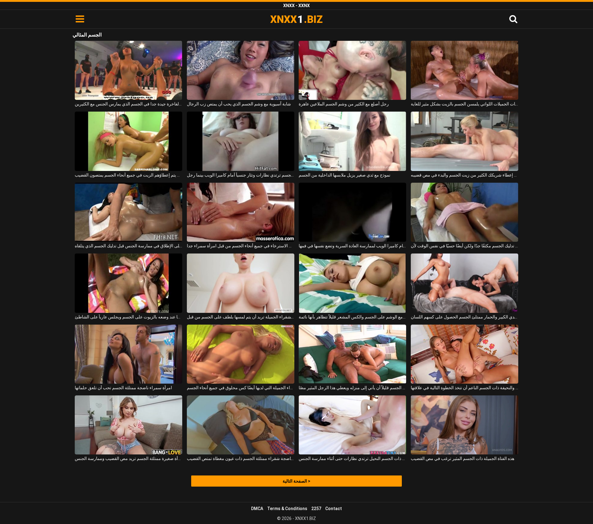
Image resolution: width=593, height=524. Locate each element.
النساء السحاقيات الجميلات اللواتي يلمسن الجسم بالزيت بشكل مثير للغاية (464, 103)
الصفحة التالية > (296, 481)
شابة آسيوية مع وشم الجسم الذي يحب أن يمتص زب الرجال (239, 103)
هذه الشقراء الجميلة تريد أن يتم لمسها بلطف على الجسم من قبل (240, 316)
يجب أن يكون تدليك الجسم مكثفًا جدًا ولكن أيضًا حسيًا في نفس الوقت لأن (464, 245)
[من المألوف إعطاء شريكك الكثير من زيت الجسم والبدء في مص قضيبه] (464, 141)
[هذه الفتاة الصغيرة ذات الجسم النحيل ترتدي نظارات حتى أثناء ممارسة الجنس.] (352, 424)
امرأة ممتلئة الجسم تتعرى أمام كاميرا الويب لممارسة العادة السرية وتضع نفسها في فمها (352, 245)
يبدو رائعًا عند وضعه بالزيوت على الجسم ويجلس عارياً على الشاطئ (128, 316)
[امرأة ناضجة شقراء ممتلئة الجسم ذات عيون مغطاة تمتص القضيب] (240, 424)
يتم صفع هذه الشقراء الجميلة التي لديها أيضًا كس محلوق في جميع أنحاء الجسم (240, 387)
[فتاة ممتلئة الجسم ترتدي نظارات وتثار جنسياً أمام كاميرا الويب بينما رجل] (240, 141)
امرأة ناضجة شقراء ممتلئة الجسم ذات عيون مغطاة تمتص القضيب (240, 458)
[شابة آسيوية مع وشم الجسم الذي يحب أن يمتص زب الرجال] (240, 70)
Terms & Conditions (287, 508)
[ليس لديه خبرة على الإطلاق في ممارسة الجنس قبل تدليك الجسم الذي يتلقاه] (128, 212)
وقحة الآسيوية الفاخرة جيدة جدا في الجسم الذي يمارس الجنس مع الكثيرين (128, 103)
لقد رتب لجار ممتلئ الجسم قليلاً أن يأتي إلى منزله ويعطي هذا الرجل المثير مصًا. (352, 387)
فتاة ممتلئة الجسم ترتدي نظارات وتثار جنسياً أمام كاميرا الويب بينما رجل (240, 175)
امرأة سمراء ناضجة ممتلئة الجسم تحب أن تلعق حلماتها (123, 387)
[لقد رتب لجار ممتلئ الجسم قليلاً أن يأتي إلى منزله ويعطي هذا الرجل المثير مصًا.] (352, 354)
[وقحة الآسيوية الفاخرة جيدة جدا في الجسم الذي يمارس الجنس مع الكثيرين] (128, 70)
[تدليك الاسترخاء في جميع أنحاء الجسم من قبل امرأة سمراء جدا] (240, 212)
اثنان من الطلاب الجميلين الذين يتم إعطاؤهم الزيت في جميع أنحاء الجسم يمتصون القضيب (128, 175)
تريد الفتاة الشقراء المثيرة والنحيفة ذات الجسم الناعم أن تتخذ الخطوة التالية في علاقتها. (464, 387)
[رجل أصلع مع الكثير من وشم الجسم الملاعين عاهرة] (352, 70)
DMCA (257, 508)
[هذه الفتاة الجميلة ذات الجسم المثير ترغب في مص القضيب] (464, 424)
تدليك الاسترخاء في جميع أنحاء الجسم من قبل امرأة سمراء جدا (240, 245)
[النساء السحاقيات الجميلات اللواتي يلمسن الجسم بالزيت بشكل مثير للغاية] (464, 70)
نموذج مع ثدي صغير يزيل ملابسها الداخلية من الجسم (344, 175)
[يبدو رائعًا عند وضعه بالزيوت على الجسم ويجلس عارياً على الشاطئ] (128, 283)
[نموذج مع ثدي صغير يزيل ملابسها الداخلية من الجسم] (352, 141)
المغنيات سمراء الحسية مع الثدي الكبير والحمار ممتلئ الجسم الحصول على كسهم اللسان (464, 316)
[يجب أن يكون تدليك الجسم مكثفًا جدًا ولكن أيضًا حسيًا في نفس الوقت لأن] (464, 212)
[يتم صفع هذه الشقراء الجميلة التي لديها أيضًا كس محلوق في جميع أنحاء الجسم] (240, 354)
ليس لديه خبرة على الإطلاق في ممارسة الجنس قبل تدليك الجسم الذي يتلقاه (128, 245)
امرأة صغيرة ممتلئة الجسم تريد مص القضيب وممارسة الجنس (128, 458)
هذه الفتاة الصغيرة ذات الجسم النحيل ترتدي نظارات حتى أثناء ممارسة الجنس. (352, 458)
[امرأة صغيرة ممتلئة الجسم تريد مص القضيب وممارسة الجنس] (128, 424)
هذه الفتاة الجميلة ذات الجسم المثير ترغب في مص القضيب (462, 458)
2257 (316, 508)
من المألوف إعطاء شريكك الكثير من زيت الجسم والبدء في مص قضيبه (464, 175)
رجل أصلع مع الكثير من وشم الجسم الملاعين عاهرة (344, 103)
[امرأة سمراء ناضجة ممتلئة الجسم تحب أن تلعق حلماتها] (128, 354)
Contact (333, 508)
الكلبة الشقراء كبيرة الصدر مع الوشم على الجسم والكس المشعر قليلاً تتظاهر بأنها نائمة (352, 316)
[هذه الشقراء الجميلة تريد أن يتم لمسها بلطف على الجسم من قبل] (240, 283)
